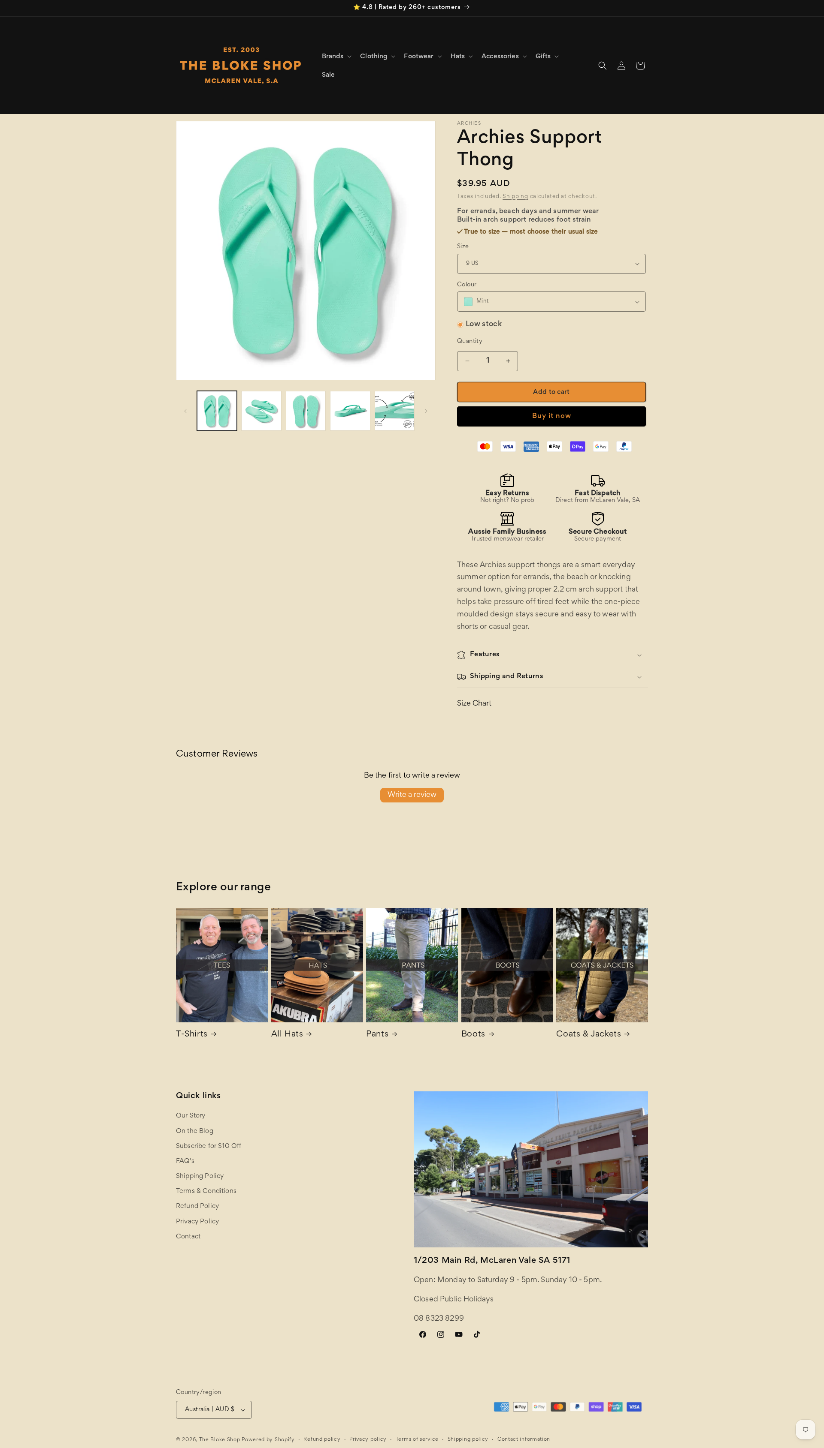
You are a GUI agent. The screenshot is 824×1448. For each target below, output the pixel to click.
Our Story (190, 1116)
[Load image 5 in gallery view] (395, 411)
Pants (377, 1034)
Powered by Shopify (268, 1440)
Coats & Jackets (588, 1034)
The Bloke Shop (219, 1440)
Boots (473, 1034)
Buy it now (551, 416)
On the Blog (194, 1131)
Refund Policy (197, 1207)
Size (463, 246)
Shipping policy (468, 1439)
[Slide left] (185, 411)
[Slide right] (426, 411)
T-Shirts (192, 1034)
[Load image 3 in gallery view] (306, 411)
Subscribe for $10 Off (208, 1146)
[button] (336, 57)
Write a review (412, 795)
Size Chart (474, 703)
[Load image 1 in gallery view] (217, 411)
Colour (466, 285)
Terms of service (417, 1439)
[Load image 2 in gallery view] (261, 411)
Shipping (515, 196)
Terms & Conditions (206, 1192)
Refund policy (321, 1439)
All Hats (287, 1034)
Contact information (523, 1439)
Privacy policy (368, 1439)
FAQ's (185, 1161)
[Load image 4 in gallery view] (350, 411)
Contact (188, 1237)
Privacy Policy (197, 1222)
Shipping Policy (200, 1176)
